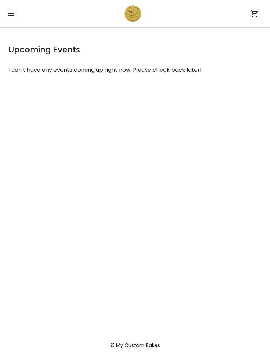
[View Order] (255, 14)
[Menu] (11, 14)
